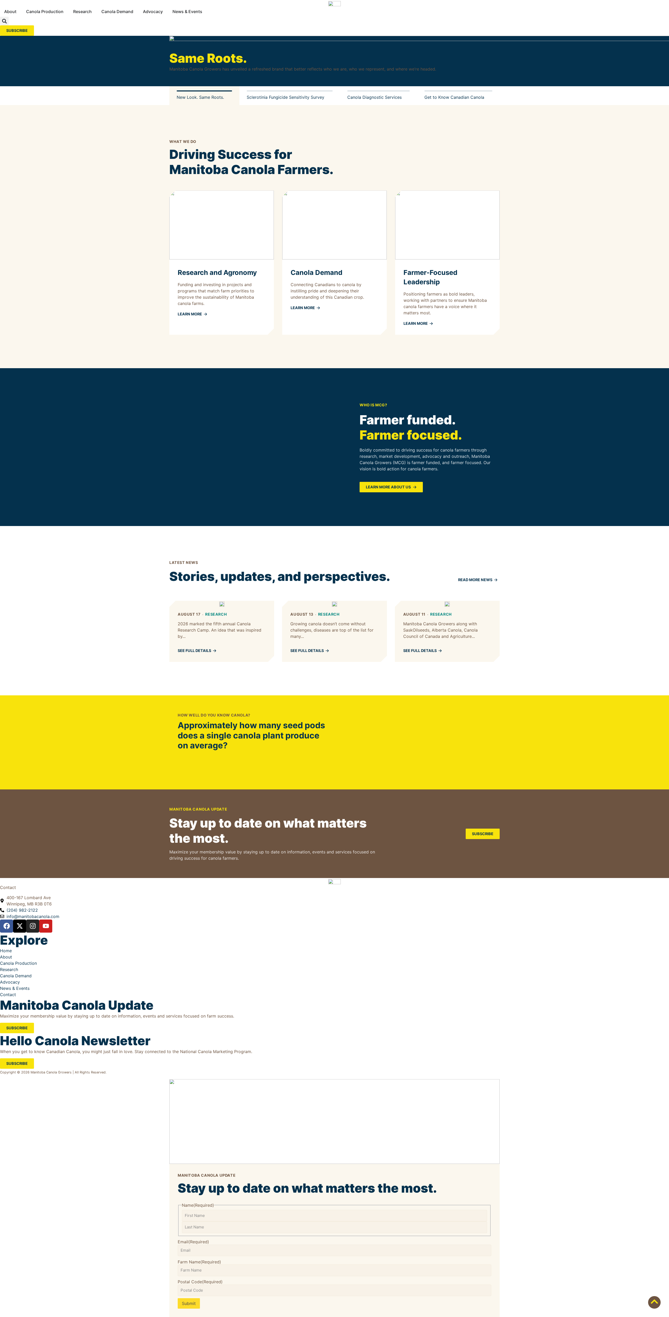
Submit (189, 1303)
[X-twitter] (19, 926)
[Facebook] (6, 926)
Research (216, 614)
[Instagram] (32, 926)
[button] (4, 21)
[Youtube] (45, 926)
